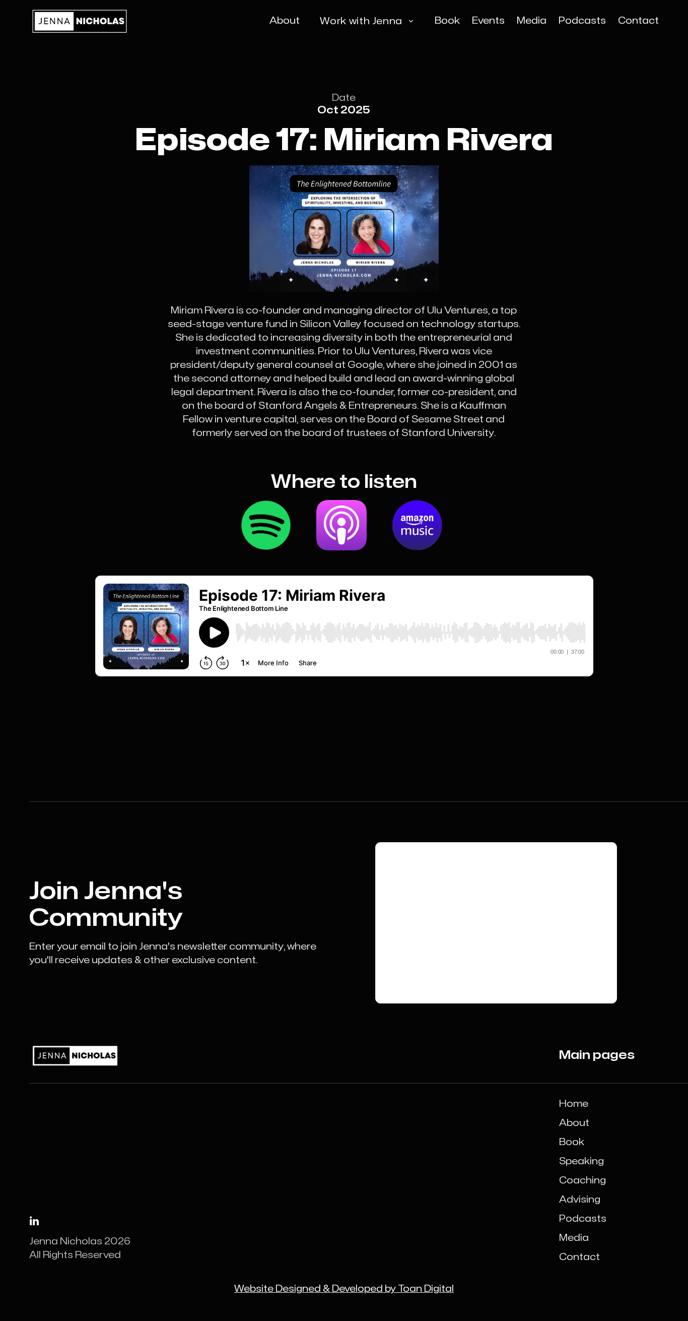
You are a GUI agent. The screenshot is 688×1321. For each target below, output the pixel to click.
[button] (367, 21)
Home (573, 1104)
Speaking (581, 1161)
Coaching (582, 1180)
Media (574, 1238)
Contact (579, 1257)
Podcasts (582, 1219)
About (574, 1123)
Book (571, 1142)
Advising (579, 1200)
